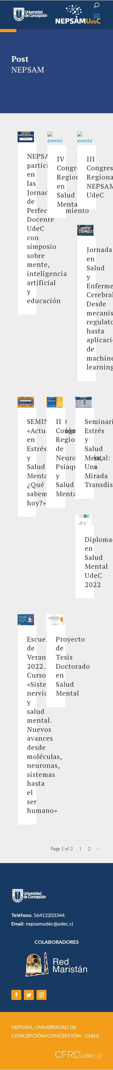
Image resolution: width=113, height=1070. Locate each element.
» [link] (98, 849)
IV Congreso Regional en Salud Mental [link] (72, 181)
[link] (31, 14)
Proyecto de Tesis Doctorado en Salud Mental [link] (73, 666)
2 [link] (89, 849)
